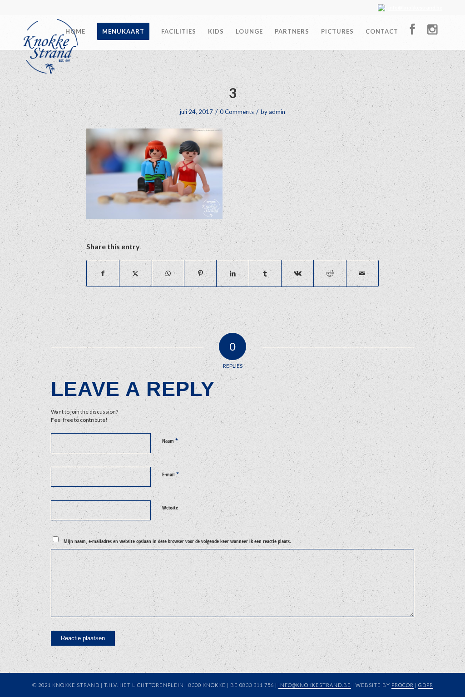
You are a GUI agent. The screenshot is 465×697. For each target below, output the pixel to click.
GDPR (425, 685)
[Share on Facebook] (103, 273)
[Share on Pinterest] (200, 273)
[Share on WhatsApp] (168, 273)
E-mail (170, 474)
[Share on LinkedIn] (232, 273)
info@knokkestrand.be (415, 7)
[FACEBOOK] (412, 31)
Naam (170, 440)
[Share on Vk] (297, 273)
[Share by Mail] (362, 273)
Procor (402, 685)
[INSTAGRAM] (431, 31)
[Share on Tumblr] (265, 273)
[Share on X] (135, 273)
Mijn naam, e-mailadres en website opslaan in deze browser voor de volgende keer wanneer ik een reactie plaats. (177, 541)
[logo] (50, 46)
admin (277, 111)
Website (170, 507)
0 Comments (237, 111)
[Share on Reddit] (330, 273)
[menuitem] (75, 28)
